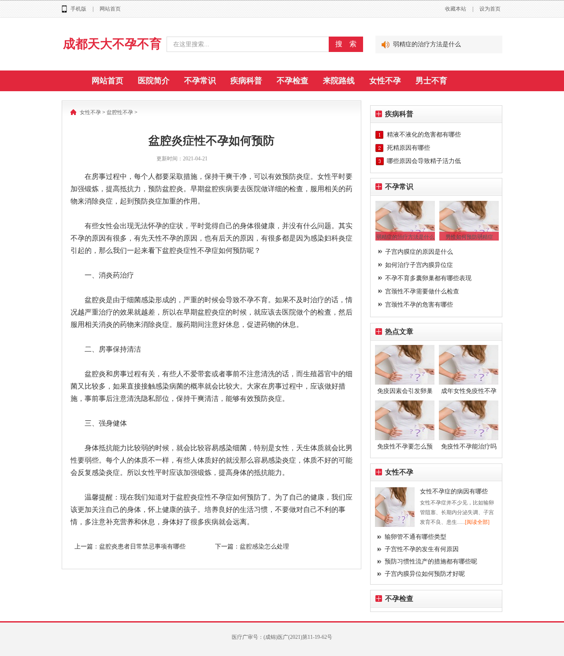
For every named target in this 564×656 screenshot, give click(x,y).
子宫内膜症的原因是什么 (419, 251)
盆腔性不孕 (120, 112)
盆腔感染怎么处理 (264, 546)
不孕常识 (200, 80)
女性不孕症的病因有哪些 (454, 491)
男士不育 (431, 80)
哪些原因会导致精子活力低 (424, 161)
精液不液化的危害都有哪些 (424, 134)
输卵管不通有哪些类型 (415, 537)
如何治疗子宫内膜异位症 (419, 265)
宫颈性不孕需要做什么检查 (422, 291)
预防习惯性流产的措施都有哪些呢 (431, 561)
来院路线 (339, 80)
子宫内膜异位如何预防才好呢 (425, 574)
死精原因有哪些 (408, 148)
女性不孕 (385, 80)
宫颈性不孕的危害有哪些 (419, 304)
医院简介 (154, 80)
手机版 (78, 9)
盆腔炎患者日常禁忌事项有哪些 (142, 546)
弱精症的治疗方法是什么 (427, 44)
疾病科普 (246, 80)
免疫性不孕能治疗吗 (469, 446)
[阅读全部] (477, 522)
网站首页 (110, 9)
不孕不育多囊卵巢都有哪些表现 (428, 278)
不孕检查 (292, 80)
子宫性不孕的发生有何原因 (422, 549)
